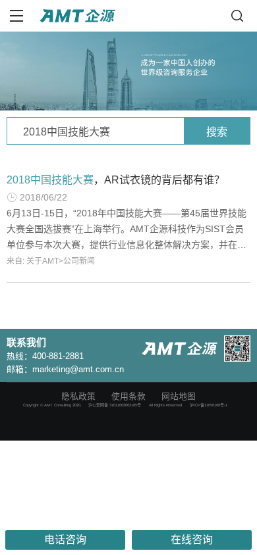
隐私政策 (78, 396)
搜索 (216, 131)
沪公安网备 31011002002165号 (114, 405)
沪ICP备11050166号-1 (208, 405)
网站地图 (178, 396)
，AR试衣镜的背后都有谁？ (116, 179)
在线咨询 (192, 539)
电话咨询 (65, 539)
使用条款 (128, 396)
